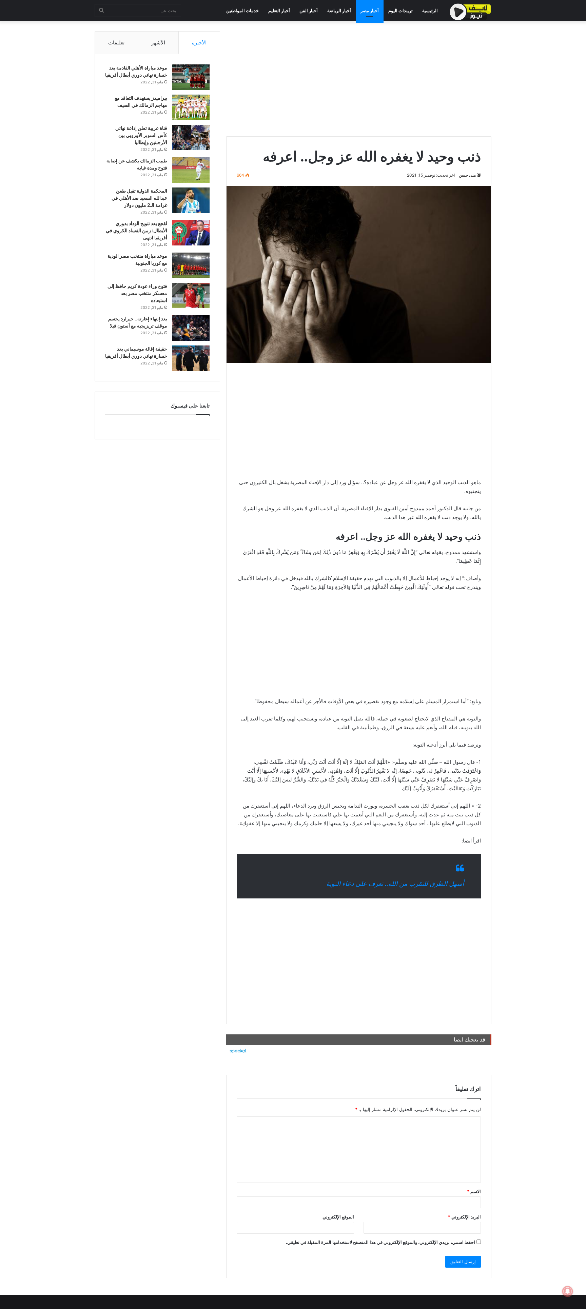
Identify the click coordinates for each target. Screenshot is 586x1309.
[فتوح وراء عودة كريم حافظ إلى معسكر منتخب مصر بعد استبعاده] (191, 295)
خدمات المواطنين (242, 10)
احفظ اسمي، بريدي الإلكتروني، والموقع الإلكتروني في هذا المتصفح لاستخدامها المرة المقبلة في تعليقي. (380, 1242)
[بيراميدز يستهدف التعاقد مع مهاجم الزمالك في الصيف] (191, 107)
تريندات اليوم (400, 10)
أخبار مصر (369, 10)
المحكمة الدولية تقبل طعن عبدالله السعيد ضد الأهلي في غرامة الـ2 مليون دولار (139, 198)
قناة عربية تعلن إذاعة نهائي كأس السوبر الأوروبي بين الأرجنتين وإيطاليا (141, 135)
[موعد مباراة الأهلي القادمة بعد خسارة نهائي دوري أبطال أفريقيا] (191, 77)
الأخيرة (199, 42)
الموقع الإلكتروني (338, 1216)
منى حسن (467, 175)
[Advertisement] (358, 78)
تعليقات (116, 42)
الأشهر (158, 42)
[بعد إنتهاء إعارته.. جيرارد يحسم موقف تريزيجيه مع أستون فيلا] (191, 328)
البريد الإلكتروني (464, 1216)
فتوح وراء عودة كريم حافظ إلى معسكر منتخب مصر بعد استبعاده (137, 293)
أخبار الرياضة (339, 10)
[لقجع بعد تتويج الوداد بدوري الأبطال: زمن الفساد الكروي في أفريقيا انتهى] (191, 232)
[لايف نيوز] (470, 11)
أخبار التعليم (279, 10)
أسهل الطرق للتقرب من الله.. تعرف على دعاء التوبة (395, 884)
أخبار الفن (308, 10)
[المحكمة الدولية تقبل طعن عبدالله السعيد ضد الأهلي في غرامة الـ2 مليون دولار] (191, 200)
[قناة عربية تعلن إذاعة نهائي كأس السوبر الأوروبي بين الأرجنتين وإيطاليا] (191, 137)
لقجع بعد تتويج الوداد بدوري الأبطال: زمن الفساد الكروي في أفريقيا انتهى (136, 230)
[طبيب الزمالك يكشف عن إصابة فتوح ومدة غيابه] (191, 170)
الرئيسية (430, 10)
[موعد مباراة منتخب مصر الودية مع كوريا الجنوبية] (191, 265)
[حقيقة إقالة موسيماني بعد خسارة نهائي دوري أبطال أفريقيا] (191, 358)
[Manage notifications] (567, 1291)
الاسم (474, 1191)
